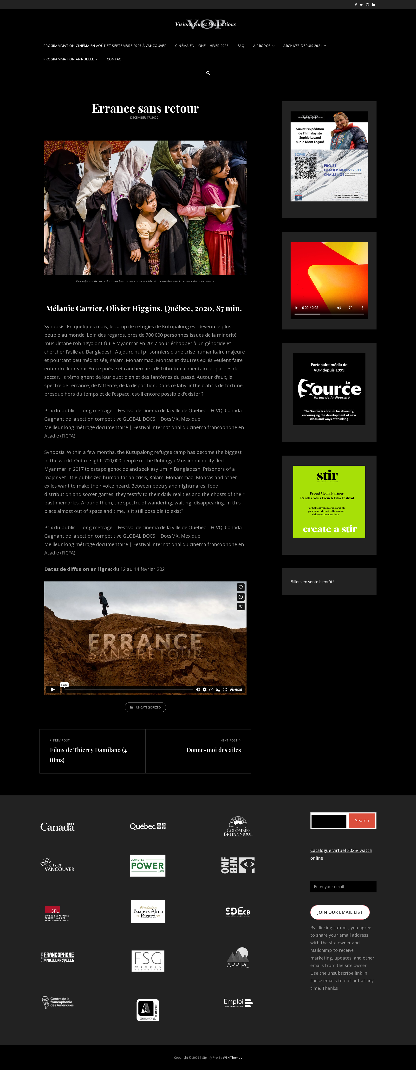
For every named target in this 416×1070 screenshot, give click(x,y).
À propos (262, 45)
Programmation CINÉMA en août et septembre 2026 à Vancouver (104, 45)
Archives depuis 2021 (302, 45)
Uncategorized (148, 707)
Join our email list (340, 912)
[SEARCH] (208, 72)
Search (362, 820)
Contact (115, 59)
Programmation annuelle (68, 59)
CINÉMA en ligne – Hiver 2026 (201, 45)
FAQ (240, 45)
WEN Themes (232, 1057)
